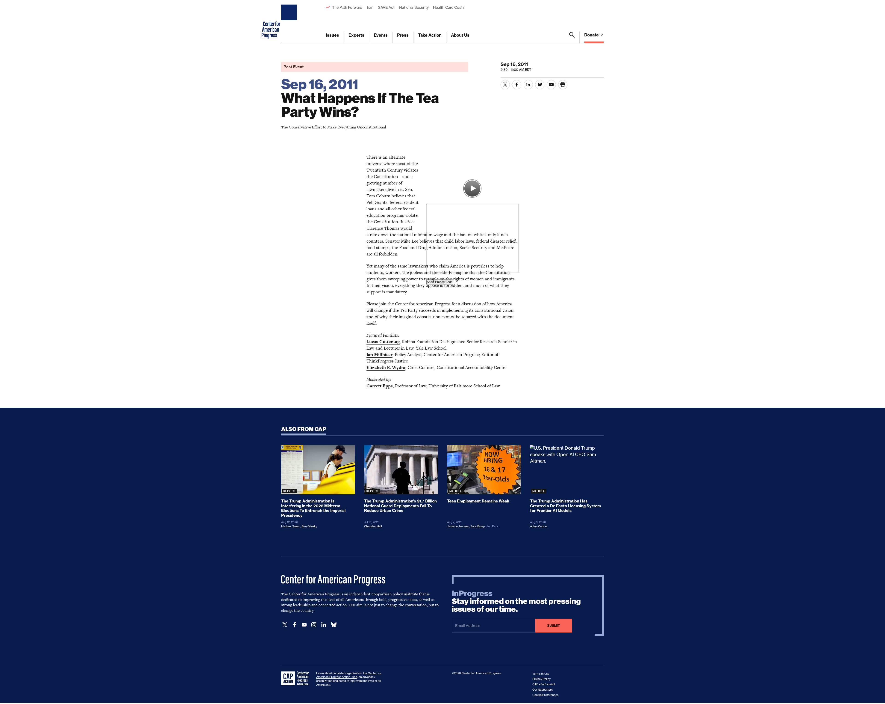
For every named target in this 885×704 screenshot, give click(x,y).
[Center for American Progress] (289, 22)
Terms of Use (540, 673)
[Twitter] (285, 625)
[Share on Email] (551, 84)
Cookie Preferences (545, 695)
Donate (592, 35)
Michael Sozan (290, 526)
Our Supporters (542, 689)
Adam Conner (539, 526)
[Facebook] (294, 625)
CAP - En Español (543, 684)
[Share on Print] (562, 84)
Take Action (430, 35)
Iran (370, 7)
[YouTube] (304, 625)
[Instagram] (314, 625)
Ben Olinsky (309, 526)
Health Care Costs (448, 7)
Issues (332, 35)
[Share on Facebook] (516, 84)
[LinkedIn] (323, 625)
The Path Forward (347, 7)
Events (381, 35)
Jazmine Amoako (458, 526)
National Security (413, 7)
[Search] (572, 37)
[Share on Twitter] (505, 84)
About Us (460, 35)
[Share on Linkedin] (528, 84)
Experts (356, 35)
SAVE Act (386, 7)
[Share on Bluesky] (539, 84)
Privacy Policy (541, 679)
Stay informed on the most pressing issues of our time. (516, 601)
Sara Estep (477, 526)
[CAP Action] (296, 678)
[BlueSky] (334, 625)
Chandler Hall (373, 526)
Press (403, 35)
